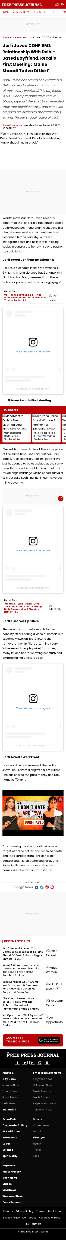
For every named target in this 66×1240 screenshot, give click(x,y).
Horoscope (9, 1137)
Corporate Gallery (14, 1125)
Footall (37, 1131)
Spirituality (9, 1156)
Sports (37, 1119)
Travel (37, 1150)
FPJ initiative (11, 1131)
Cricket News (41, 1125)
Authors (36, 1224)
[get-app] (62, 4)
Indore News (9, 1091)
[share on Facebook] (17, 1062)
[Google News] (23, 887)
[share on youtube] (47, 1062)
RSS (27, 1224)
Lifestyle (39, 1137)
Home (5, 11)
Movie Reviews (42, 1091)
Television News (42, 1109)
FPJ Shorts (41, 11)
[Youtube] (52, 887)
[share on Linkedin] (32, 1062)
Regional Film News (44, 1103)
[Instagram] (47, 887)
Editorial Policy (24, 1211)
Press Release (11, 1202)
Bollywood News (42, 1079)
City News (9, 1079)
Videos (7, 1184)
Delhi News (8, 1103)
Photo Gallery (11, 1171)
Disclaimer (54, 1211)
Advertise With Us (49, 1217)
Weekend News (12, 1196)
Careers (41, 1211)
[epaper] (57, 4)
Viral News (9, 1190)
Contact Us (29, 1217)
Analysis (8, 1073)
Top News (8, 1165)
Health (37, 1143)
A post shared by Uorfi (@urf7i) (33, 388)
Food (36, 1156)
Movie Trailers (41, 1097)
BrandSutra (10, 1119)
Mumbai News (21, 11)
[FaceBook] (36, 887)
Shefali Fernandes (12, 125)
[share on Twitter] (25, 1062)
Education (9, 1109)
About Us (7, 1211)
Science (7, 1150)
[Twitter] (41, 887)
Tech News (9, 1178)
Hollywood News (42, 1085)
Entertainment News (47, 1073)
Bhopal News (10, 1097)
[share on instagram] (39, 1062)
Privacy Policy (11, 1217)
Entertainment (18, 37)
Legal (6, 1143)
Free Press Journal (22, 4)
